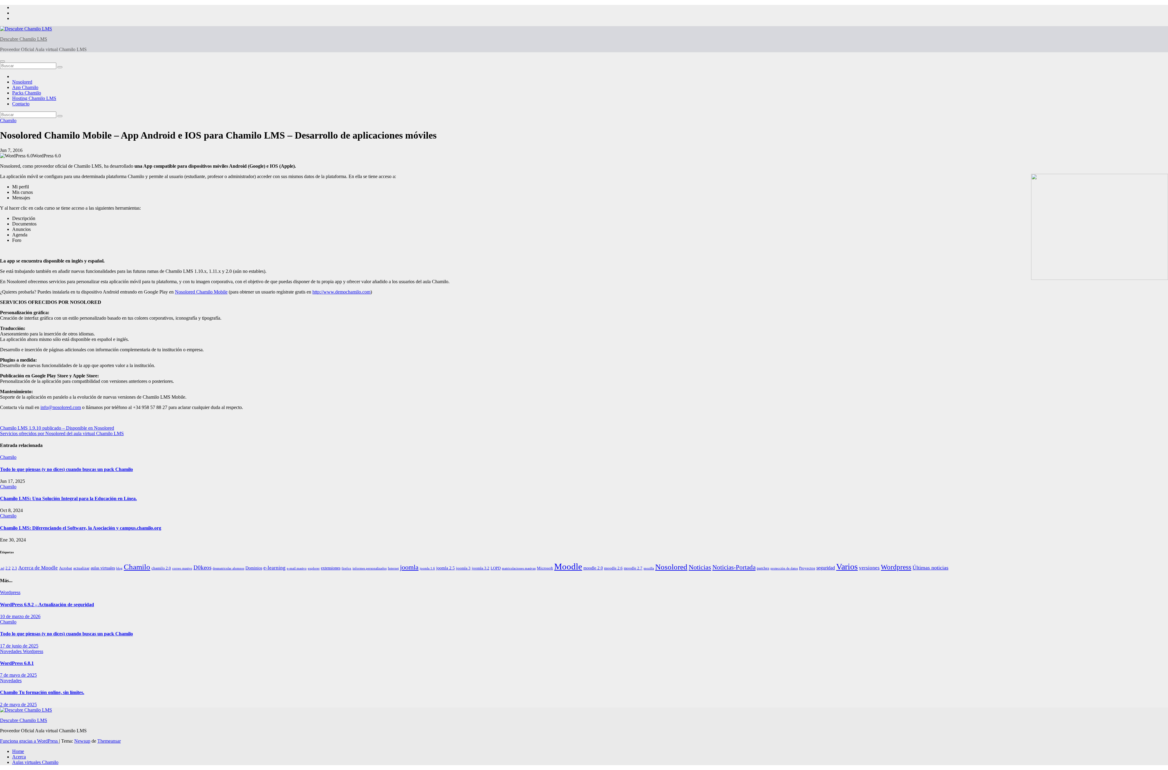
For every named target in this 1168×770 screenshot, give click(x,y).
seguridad (825, 567)
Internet (393, 568)
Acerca (19, 756)
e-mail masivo (297, 568)
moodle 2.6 (613, 568)
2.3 (14, 568)
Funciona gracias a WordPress (29, 741)
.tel (2, 568)
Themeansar (109, 741)
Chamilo (8, 120)
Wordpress (896, 567)
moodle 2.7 (633, 568)
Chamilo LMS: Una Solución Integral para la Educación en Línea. (68, 498)
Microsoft (545, 568)
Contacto (21, 103)
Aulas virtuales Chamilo (35, 762)
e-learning (274, 568)
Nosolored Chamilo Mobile (201, 291)
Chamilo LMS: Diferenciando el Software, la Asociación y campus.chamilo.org (80, 528)
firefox (346, 568)
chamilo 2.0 (161, 568)
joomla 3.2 (480, 568)
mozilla (649, 568)
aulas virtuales (103, 567)
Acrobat (65, 568)
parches (763, 568)
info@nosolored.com (60, 407)
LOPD (496, 568)
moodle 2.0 (593, 567)
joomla (409, 567)
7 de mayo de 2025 (18, 675)
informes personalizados (370, 568)
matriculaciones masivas (519, 568)
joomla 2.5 (445, 567)
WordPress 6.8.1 (17, 663)
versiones (869, 568)
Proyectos (807, 568)
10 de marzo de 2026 (20, 616)
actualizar (81, 568)
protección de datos (784, 568)
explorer (314, 568)
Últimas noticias (930, 568)
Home (18, 751)
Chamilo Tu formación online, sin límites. (42, 692)
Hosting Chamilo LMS (34, 98)
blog (119, 568)
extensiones (330, 567)
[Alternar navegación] (2, 61)
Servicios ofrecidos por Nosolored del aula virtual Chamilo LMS (62, 433)
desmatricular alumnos (228, 568)
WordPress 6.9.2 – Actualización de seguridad (47, 604)
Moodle (568, 566)
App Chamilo (25, 87)
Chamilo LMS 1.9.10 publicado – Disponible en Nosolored (57, 428)
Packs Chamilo (26, 92)
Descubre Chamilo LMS (23, 39)
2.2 (8, 568)
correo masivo (182, 568)
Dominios (253, 567)
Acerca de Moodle (38, 568)
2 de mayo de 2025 (18, 704)
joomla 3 (463, 568)
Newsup (82, 741)
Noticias (700, 567)
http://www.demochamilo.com (341, 291)
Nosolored (22, 81)
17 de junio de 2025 (19, 645)
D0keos (202, 567)
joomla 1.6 (427, 568)
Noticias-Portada (734, 567)
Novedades (11, 651)
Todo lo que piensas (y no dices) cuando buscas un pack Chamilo (66, 469)
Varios (847, 566)
